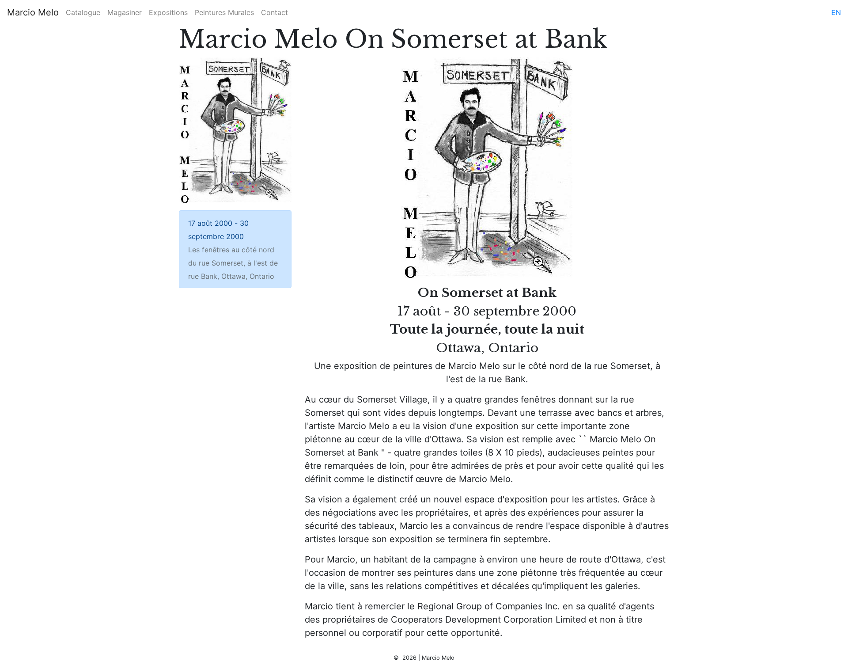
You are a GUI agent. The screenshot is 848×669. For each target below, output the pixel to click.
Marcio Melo (33, 12)
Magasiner (124, 12)
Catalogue (83, 12)
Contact (274, 12)
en (836, 12)
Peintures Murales (224, 12)
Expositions (168, 12)
